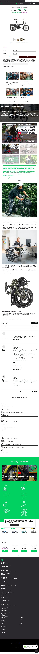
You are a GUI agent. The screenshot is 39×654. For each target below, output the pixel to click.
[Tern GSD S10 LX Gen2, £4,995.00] (24, 531)
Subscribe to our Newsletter (5, 611)
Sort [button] (1, 326)
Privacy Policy (14, 647)
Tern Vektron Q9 (5, 543)
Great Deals (3, 615)
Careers (2, 623)
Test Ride (10, 56)
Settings (25, 525)
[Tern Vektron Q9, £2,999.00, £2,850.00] (5, 531)
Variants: (4, 50)
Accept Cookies (14, 525)
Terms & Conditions (19, 647)
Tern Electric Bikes (4, 613)
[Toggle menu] (2, 3)
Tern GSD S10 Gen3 (14, 545)
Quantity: (4, 53)
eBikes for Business (4, 630)
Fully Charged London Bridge (5, 563)
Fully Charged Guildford (4, 570)
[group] (6, 322)
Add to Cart (28, 56)
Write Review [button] (34, 322)
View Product (4, 551)
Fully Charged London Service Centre (6, 590)
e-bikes (20, 61)
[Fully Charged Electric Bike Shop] (19, 3)
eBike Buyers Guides (4, 626)
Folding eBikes (3, 614)
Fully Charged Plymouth (4, 604)
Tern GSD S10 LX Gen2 (24, 545)
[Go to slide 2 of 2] (20, 555)
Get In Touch (3, 632)
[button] (18, 392)
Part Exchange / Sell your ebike (5, 612)
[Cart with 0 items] (37, 3)
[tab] (35, 327)
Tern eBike (31, 61)
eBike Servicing (3, 629)
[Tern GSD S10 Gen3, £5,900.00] (14, 531)
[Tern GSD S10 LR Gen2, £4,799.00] (34, 531)
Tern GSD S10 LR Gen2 (34, 545)
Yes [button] (20, 339)
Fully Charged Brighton (4, 597)
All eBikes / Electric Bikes (5, 616)
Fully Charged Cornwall (4, 577)
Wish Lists (2, 620)
